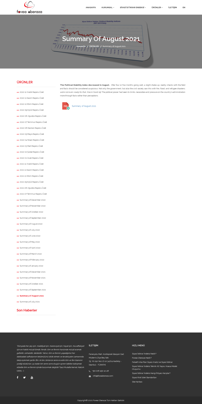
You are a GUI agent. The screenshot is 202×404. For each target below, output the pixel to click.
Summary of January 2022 (31, 266)
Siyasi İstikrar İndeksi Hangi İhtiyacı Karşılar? (151, 373)
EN (184, 7)
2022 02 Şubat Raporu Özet (32, 152)
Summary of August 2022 (31, 224)
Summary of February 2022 (32, 260)
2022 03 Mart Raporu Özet (31, 146)
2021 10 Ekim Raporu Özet (31, 176)
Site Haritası (137, 382)
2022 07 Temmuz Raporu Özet (33, 122)
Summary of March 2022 (31, 254)
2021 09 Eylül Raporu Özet (31, 182)
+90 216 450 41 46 (100, 371)
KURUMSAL (107, 7)
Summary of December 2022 (33, 200)
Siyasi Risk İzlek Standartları (144, 377)
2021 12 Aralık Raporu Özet (31, 164)
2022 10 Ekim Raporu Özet (31, 104)
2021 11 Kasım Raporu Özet (32, 170)
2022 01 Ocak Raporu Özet (31, 158)
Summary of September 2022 (33, 218)
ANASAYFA (91, 7)
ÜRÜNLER (156, 7)
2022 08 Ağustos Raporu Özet (33, 116)
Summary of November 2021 (32, 278)
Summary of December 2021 (32, 272)
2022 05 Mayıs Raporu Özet (32, 134)
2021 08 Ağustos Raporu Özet (33, 188)
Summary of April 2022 (30, 248)
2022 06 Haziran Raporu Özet (33, 128)
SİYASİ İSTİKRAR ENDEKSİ (132, 7)
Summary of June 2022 (30, 236)
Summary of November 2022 (33, 206)
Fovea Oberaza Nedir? (142, 358)
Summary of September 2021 (33, 290)
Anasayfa (80, 46)
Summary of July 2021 (30, 302)
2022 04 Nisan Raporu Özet (32, 140)
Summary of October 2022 (31, 212)
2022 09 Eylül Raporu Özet (32, 110)
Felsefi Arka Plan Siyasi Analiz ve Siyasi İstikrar (152, 362)
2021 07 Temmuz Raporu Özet (33, 194)
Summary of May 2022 (30, 242)
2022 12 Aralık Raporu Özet (32, 92)
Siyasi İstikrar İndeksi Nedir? (144, 354)
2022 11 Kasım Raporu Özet (32, 98)
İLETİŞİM (172, 7)
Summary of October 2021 (31, 284)
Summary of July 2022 (30, 230)
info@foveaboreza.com (103, 376)
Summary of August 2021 (32, 296)
